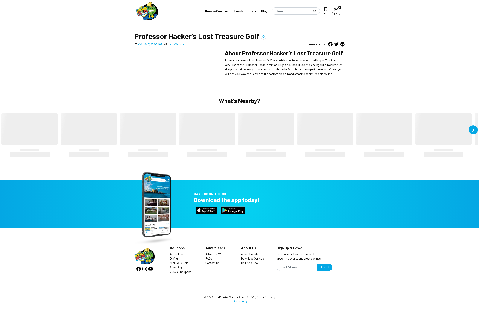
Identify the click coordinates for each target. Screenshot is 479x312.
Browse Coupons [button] (217, 11)
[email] (342, 44)
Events (239, 11)
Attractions (177, 254)
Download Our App (252, 258)
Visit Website (176, 44)
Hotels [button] (251, 11)
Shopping (176, 267)
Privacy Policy (239, 301)
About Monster (250, 254)
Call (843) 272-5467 (150, 44)
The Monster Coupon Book (229, 297)
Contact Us (212, 263)
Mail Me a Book (250, 263)
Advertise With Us (216, 254)
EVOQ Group (257, 297)
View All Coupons (180, 272)
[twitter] (336, 44)
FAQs (208, 258)
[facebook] (330, 44)
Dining (174, 258)
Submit (324, 267)
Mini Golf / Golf (179, 263)
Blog (264, 11)
